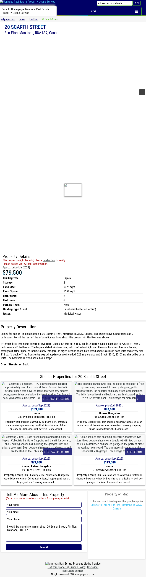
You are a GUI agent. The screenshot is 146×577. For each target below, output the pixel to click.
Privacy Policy (77, 567)
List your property (58, 567)
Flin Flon (34, 19)
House (22, 19)
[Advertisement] (73, 62)
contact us (49, 260)
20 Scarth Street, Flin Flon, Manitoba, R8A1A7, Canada (117, 506)
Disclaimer (92, 567)
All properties (8, 19)
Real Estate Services (73, 570)
